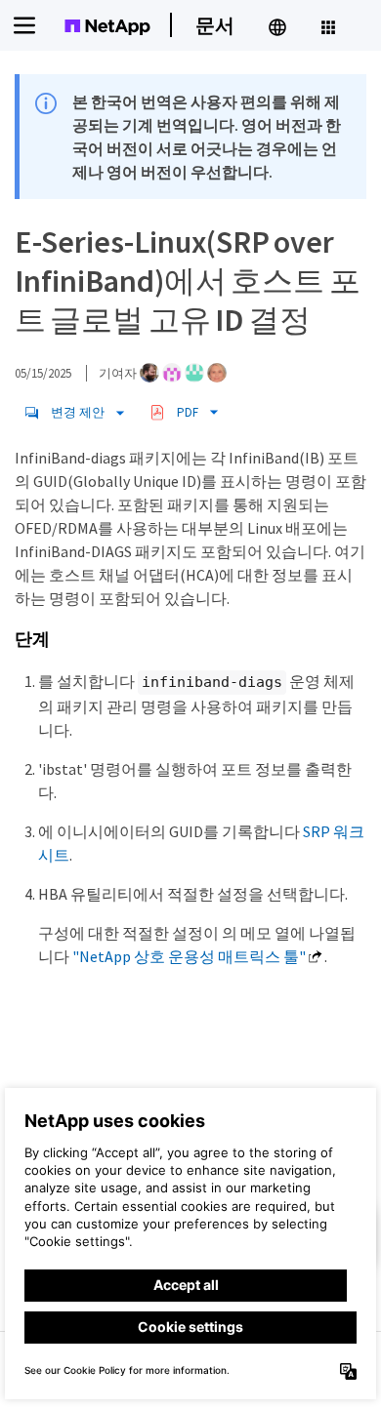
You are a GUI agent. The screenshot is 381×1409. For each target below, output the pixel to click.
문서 (214, 25)
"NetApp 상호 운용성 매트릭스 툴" (189, 956)
